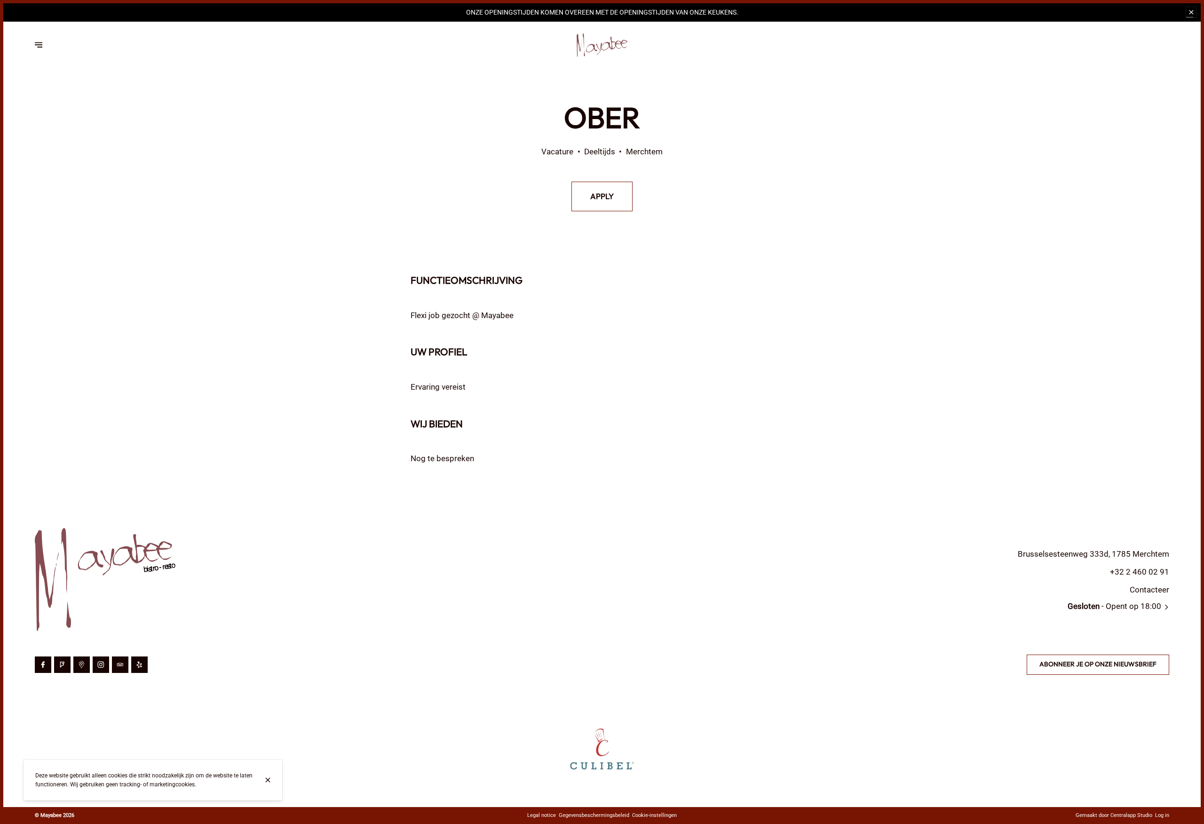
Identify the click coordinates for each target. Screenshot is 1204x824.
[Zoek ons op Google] (81, 664)
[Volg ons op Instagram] (101, 664)
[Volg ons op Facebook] (43, 664)
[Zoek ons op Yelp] (139, 664)
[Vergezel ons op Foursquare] (62, 664)
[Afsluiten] (267, 780)
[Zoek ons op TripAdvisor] (120, 664)
